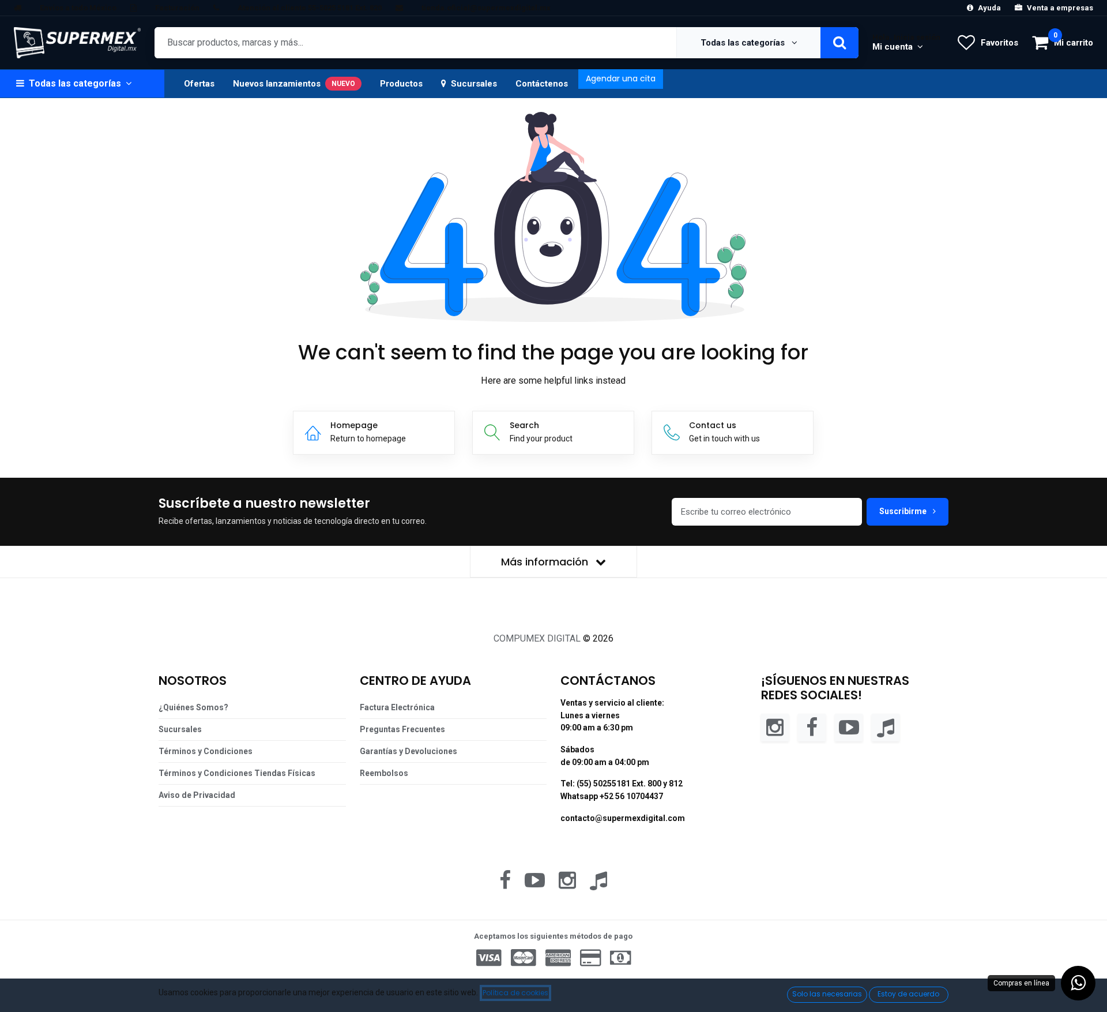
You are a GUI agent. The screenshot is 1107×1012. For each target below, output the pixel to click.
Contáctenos (541, 83)
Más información (546, 561)
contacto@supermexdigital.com (622, 818)
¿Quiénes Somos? (193, 707)
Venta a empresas (1060, 8)
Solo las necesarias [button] (827, 994)
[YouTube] (849, 726)
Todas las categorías (744, 43)
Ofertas (199, 83)
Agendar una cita (621, 78)
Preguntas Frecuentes (402, 729)
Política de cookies (515, 993)
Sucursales (474, 83)
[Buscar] (839, 42)
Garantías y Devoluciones (408, 751)
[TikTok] (885, 726)
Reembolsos (384, 773)
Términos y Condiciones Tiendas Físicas (237, 773)
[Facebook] (812, 726)
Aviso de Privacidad (197, 795)
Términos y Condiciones (206, 751)
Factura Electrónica (397, 707)
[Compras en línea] (1078, 983)
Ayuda (989, 8)
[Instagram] (775, 726)
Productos (401, 83)
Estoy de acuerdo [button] (908, 994)
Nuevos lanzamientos (294, 83)
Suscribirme (903, 511)
